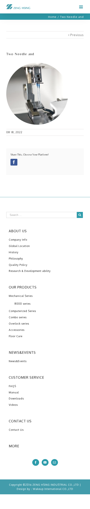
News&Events (18, 361)
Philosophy (16, 258)
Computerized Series (22, 311)
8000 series (22, 303)
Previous (77, 35)
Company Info (18, 239)
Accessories (16, 330)
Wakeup (38, 489)
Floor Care (15, 336)
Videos (13, 404)
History (13, 252)
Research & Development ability (30, 271)
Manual (14, 392)
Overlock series (19, 323)
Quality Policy (18, 264)
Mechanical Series (21, 296)
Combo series (18, 317)
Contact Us (16, 429)
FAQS (12, 386)
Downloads (16, 398)
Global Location (19, 246)
